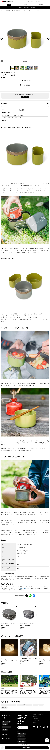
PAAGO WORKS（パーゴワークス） (21, 10)
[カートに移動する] (45, 1)
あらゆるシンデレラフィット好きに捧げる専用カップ (14, 110)
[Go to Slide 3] (22, 68)
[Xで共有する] (26, 595)
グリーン (41, 704)
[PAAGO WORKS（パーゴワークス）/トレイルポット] (9, 614)
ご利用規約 (35, 718)
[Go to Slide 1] (12, 68)
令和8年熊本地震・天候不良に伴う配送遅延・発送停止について (26, 7)
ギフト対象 (29, 704)
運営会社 (35, 722)
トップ (2, 10)
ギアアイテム (9, 10)
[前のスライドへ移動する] (2, 39)
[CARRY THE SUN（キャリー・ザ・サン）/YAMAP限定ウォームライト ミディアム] (9, 647)
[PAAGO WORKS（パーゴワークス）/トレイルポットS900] (28, 614)
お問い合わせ (5, 729)
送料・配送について (6, 721)
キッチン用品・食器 (21, 704)
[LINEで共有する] (30, 595)
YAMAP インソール (21, 733)
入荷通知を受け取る (27, 747)
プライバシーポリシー (37, 720)
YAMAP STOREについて (38, 714)
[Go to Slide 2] (17, 68)
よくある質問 (7, 738)
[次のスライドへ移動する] (48, 39)
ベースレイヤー (21, 736)
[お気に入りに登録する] (16, 607)
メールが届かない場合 (6, 726)
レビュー (25, 4)
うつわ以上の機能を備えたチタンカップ (11, 118)
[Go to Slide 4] (26, 68)
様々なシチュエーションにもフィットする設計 (13, 115)
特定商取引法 (36, 716)
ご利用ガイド (7, 734)
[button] (25, 38)
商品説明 (41, 4)
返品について (5, 724)
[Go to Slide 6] (36, 68)
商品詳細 (4, 120)
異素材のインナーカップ (8, 112)
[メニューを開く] (48, 1)
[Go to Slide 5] (31, 68)
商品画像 (9, 4)
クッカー (35, 704)
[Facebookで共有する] (34, 595)
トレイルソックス (21, 738)
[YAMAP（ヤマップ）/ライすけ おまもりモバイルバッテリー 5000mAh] (28, 647)
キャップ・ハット (21, 741)
